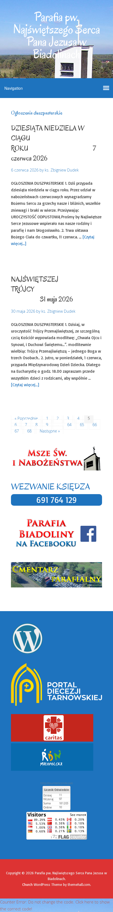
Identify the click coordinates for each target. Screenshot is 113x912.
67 (17, 431)
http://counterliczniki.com (56, 783)
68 (29, 431)
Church (27, 884)
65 (82, 424)
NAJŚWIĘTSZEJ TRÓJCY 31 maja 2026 (56, 289)
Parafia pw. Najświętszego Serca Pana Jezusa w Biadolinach (56, 35)
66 (94, 424)
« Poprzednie (26, 418)
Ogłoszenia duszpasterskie (53, 260)
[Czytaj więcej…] (25, 384)
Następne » (50, 431)
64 (69, 424)
